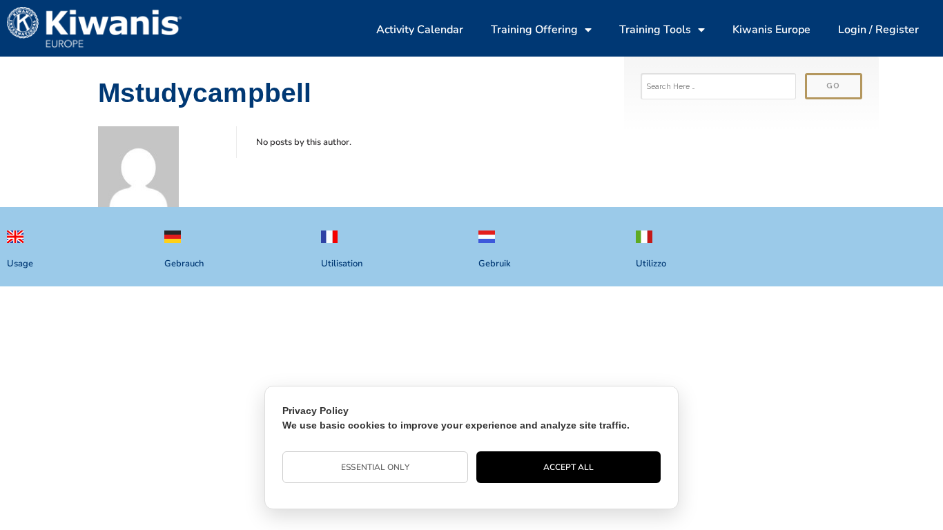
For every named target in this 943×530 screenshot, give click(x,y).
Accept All (568, 467)
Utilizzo (651, 263)
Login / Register (878, 29)
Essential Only (375, 467)
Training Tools (655, 29)
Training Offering (534, 29)
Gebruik (494, 263)
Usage (20, 263)
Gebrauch (184, 263)
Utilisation (341, 263)
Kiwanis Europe (771, 29)
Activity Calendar (419, 29)
